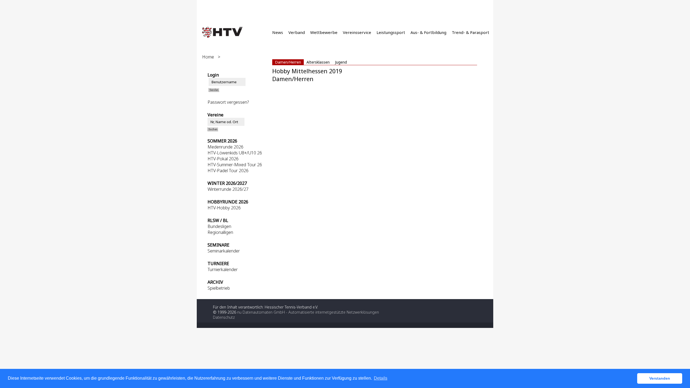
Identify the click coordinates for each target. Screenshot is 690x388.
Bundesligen (219, 226)
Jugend (341, 62)
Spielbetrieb (219, 288)
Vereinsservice (357, 32)
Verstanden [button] (659, 378)
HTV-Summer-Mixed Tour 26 (235, 165)
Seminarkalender (224, 251)
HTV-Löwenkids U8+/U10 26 (235, 153)
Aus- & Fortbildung (428, 32)
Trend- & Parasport (470, 32)
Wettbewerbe (323, 32)
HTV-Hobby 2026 (224, 208)
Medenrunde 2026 (225, 147)
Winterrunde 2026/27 (228, 189)
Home (208, 57)
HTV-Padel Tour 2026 (228, 171)
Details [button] (380, 378)
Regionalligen (220, 232)
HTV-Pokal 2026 (223, 159)
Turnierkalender (223, 269)
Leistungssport (391, 32)
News (277, 32)
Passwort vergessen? (228, 102)
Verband (296, 32)
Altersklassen (318, 62)
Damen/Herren (288, 62)
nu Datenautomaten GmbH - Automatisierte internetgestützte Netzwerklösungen (308, 312)
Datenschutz (224, 317)
